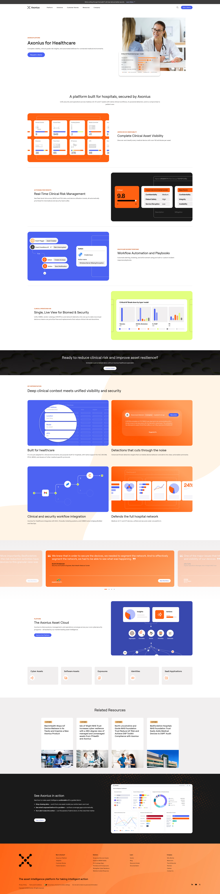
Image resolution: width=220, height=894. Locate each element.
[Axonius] (34, 7)
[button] (110, 568)
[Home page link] (25, 860)
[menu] (73, 7)
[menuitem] (50, 7)
